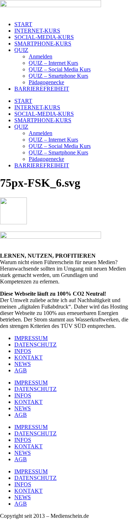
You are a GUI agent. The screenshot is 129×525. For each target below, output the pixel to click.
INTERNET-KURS (37, 31)
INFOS (22, 351)
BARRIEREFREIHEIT (41, 89)
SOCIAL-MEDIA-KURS (44, 37)
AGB (20, 370)
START (23, 24)
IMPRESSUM (31, 338)
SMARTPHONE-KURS (42, 43)
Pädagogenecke (46, 82)
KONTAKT (28, 357)
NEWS (22, 364)
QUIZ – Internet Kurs (53, 63)
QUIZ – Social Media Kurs (60, 69)
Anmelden (40, 56)
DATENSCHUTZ (35, 345)
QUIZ (21, 50)
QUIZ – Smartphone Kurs (58, 76)
